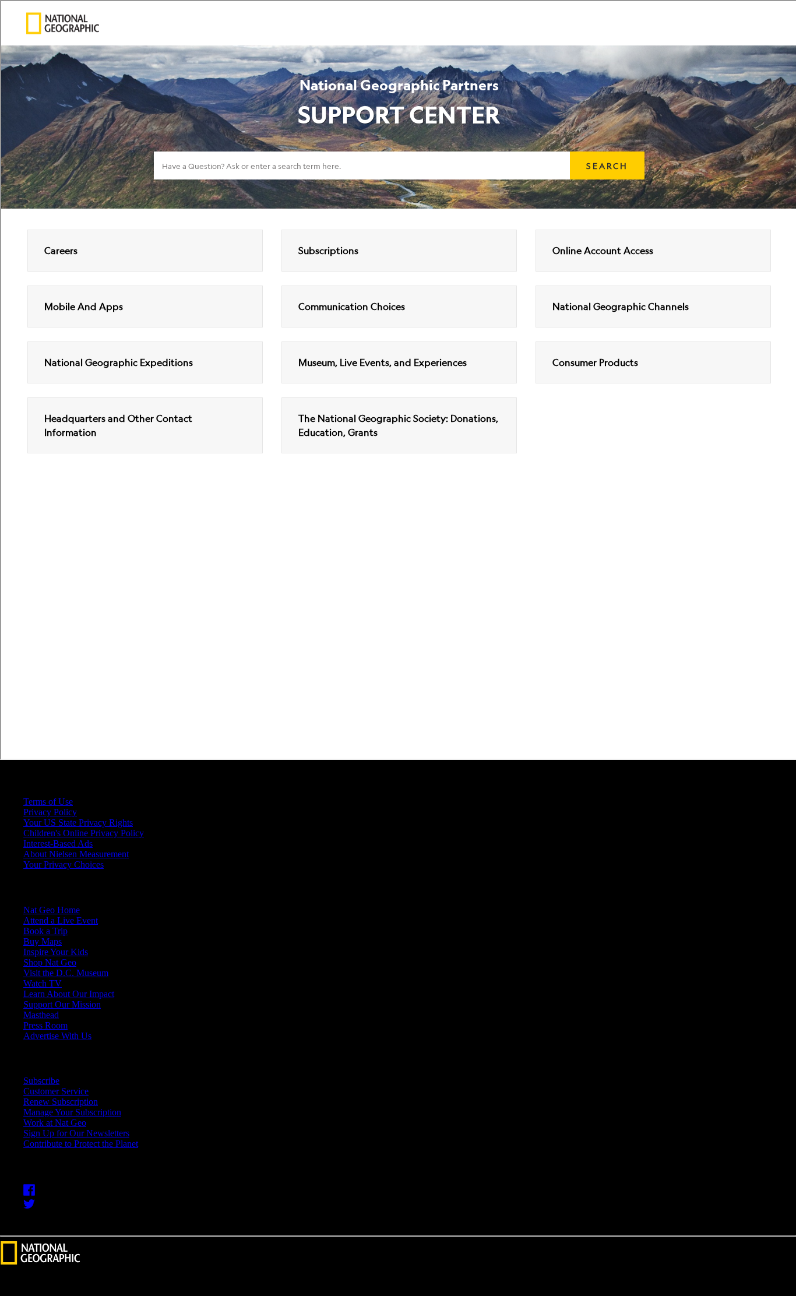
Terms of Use (48, 802)
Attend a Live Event (60, 920)
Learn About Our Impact (68, 994)
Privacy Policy (50, 812)
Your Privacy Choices (63, 864)
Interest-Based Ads (58, 843)
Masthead (41, 1015)
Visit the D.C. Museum (65, 973)
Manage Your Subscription (72, 1112)
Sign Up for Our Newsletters (76, 1133)
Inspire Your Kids (55, 952)
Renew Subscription (60, 1102)
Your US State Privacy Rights (78, 822)
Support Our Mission (62, 1004)
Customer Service (56, 1091)
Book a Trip (45, 931)
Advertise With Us (57, 1036)
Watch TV (42, 983)
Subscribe (41, 1081)
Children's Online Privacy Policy (83, 833)
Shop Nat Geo (49, 962)
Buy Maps (42, 941)
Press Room (45, 1025)
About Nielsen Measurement (76, 854)
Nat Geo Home (51, 910)
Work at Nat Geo (54, 1123)
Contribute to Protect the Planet (80, 1144)
